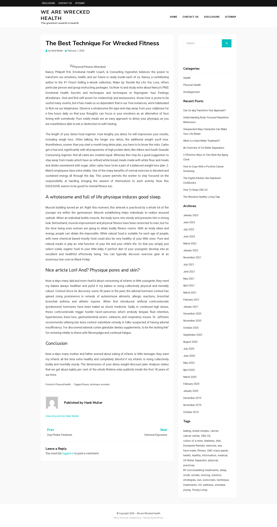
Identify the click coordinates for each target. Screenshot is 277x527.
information (209, 455)
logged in (68, 453)
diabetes (209, 440)
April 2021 (189, 285)
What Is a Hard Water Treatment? (201, 140)
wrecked (105, 384)
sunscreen (209, 479)
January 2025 (190, 215)
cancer (214, 430)
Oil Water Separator (195, 460)
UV (199, 484)
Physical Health (63, 384)
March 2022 (190, 243)
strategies (189, 479)
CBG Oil (205, 435)
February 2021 (191, 299)
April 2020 (189, 369)
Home (173, 17)
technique (95, 384)
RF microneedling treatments (200, 470)
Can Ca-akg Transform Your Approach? (204, 110)
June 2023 (189, 222)
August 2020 (190, 341)
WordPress (158, 518)
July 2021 (188, 264)
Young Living (199, 489)
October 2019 (191, 412)
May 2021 (188, 278)
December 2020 (192, 313)
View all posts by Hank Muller (62, 416)
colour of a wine (193, 440)
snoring (205, 475)
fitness (85, 384)
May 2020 (188, 362)
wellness (208, 484)
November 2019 (192, 405)
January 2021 (190, 306)
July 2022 (188, 229)
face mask (189, 450)
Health (186, 77)
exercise (211, 445)
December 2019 (192, 398)
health (187, 455)
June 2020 (189, 355)
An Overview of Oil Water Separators (203, 147)
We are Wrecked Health (65, 15)
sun (199, 479)
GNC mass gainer (217, 450)
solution (216, 475)
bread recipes (201, 430)
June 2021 (189, 271)
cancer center (191, 435)
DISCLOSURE (48, 3)
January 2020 (190, 390)
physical (213, 460)
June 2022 (189, 236)
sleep (223, 470)
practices (188, 465)
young (187, 489)
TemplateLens (135, 518)
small (186, 475)
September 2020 (192, 334)
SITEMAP (80, 3)
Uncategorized (191, 92)
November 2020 (192, 320)
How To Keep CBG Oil (195, 189)
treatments (190, 484)
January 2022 (190, 250)
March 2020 (190, 376)
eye (220, 445)
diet (218, 440)
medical (222, 455)
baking (187, 430)
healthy (196, 455)
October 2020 (191, 327)
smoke (195, 475)
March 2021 (190, 292)
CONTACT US (65, 3)
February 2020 (191, 383)
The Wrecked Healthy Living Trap (201, 196)
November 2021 (192, 257)
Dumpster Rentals (194, 445)
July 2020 (188, 348)
